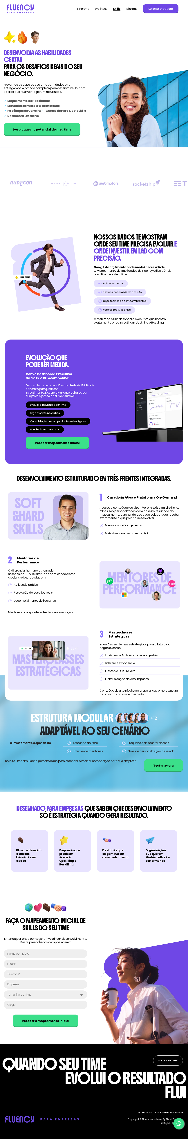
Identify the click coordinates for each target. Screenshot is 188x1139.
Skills (116, 9)
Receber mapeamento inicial (57, 443)
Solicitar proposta (160, 8)
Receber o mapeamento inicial (45, 1021)
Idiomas (131, 9)
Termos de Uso (144, 1112)
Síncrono (83, 9)
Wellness (101, 9)
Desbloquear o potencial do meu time (42, 129)
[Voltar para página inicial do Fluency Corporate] (20, 8)
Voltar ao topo (168, 1060)
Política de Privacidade (170, 1112)
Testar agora (163, 765)
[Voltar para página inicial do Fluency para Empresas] (42, 1119)
